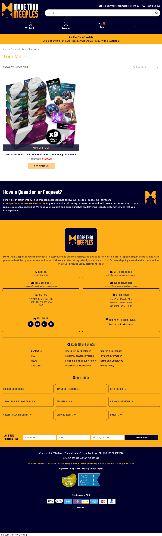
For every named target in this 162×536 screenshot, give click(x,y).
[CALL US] (36, 272)
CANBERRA (51, 463)
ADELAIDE (75, 463)
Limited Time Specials (81, 37)
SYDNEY (41, 463)
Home (6, 49)
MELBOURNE (63, 463)
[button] (134, 26)
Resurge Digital (96, 468)
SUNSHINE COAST (114, 463)
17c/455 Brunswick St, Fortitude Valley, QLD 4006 (41, 301)
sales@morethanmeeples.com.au (121, 275)
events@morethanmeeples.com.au (121, 285)
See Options (41, 166)
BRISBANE (32, 463)
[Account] (66, 24)
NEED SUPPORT (43, 282)
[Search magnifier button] (156, 13)
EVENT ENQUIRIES (123, 282)
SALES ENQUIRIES (122, 272)
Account (66, 28)
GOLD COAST (129, 463)
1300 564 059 (41, 275)
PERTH (83, 463)
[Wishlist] (29, 24)
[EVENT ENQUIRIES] (111, 282)
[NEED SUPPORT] (32, 282)
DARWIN (92, 463)
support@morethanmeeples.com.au (26, 203)
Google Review (126, 324)
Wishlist (29, 28)
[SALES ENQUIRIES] (111, 272)
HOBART (101, 463)
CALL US (42, 272)
